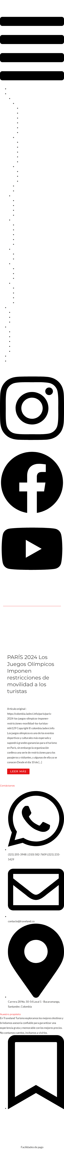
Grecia (19, 278)
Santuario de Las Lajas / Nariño (37, 161)
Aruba (19, 224)
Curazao (21, 234)
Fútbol (19, 190)
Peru (18, 210)
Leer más (20, 771)
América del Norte (22, 249)
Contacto (13, 360)
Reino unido (22, 273)
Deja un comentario (18, 697)
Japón (19, 292)
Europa (16, 263)
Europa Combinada (27, 268)
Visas (15, 346)
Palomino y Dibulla (30, 132)
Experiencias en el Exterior (27, 336)
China (19, 297)
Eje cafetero (27, 142)
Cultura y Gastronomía (29, 137)
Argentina (21, 205)
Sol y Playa (22, 103)
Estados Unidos (24, 258)
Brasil (19, 215)
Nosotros (17, 331)
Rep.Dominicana (25, 244)
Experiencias (23, 166)
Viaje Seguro (24, 701)
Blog (10, 356)
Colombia (17, 98)
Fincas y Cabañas (22, 317)
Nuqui (23, 176)
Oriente (16, 283)
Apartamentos (20, 312)
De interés (14, 326)
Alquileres (14, 307)
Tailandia (21, 302)
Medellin (25, 147)
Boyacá (24, 152)
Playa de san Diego (30, 127)
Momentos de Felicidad (25, 351)
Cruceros (17, 341)
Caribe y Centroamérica (26, 219)
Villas (15, 321)
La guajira (25, 171)
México (20, 253)
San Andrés (26, 122)
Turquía (20, 287)
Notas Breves (39, 697)
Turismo (12, 93)
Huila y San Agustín (31, 156)
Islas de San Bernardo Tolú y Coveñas (41, 117)
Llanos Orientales (30, 181)
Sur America (19, 195)
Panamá (20, 239)
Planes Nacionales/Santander (32, 185)
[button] (32, 49)
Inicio (11, 88)
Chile (19, 200)
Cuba (19, 229)
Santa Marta (27, 113)
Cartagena (26, 108)
